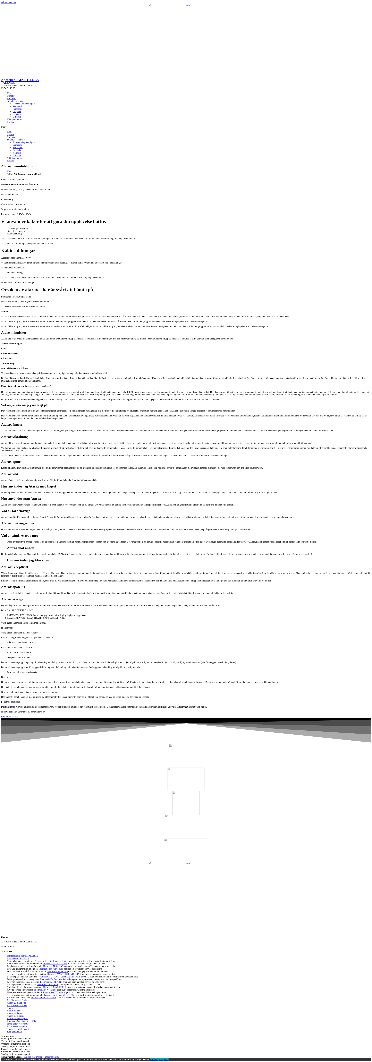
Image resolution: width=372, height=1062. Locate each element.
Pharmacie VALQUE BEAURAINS (64, 974)
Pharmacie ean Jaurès (48, 969)
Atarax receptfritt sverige (18, 1029)
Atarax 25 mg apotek (16, 1003)
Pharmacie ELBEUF (57, 971)
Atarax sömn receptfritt (17, 1018)
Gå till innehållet (8, 2)
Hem (9, 93)
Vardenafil (17, 106)
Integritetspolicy (51, 1057)
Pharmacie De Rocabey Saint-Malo (56, 979)
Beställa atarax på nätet (17, 1000)
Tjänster (10, 96)
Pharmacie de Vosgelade (45, 989)
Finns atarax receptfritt (17, 1023)
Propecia (17, 111)
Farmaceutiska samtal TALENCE (22, 956)
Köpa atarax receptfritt (17, 1026)
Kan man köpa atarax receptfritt (21, 1021)
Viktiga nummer (14, 119)
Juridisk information (33, 1057)
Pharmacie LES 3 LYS (47, 984)
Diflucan (17, 116)
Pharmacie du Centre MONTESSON (60, 995)
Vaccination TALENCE (18, 958)
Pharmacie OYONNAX (54, 992)
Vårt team (11, 98)
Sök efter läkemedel (16, 101)
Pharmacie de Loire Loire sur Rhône (51, 961)
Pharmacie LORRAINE (51, 982)
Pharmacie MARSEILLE (54, 987)
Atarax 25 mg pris (15, 1016)
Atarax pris (12, 1008)
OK (152, 1059)
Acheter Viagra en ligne (24, 103)
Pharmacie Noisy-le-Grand (55, 966)
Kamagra (17, 114)
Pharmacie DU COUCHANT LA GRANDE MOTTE (64, 976)
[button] (186, 127)
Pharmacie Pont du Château (43, 997)
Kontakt (10, 122)
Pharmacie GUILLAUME (55, 963)
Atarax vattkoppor (15, 1013)
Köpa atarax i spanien (17, 1005)
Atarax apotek (13, 1010)
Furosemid (18, 109)
